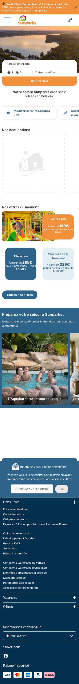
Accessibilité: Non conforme (21, 587)
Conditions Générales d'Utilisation (25, 567)
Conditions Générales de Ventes (24, 562)
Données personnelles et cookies (25, 572)
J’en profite (40, 10)
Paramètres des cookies (19, 582)
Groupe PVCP (12, 543)
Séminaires (10, 548)
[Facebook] (5, 656)
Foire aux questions (15, 509)
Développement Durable (19, 538)
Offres (8, 607)
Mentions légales (14, 577)
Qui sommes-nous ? (16, 533)
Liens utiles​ (11, 502)
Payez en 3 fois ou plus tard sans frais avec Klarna (35, 524)
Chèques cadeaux (15, 519)
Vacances (10, 597)
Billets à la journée (15, 553)
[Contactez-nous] (70, 20)
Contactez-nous (13, 514)
